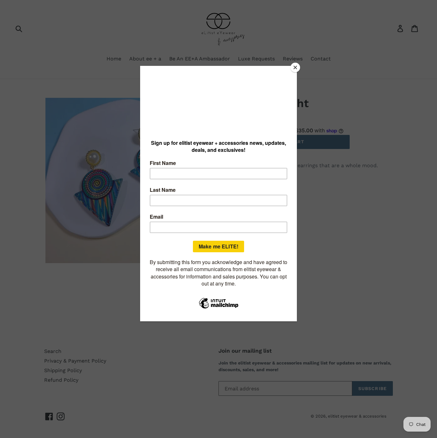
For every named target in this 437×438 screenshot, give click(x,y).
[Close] (295, 67)
